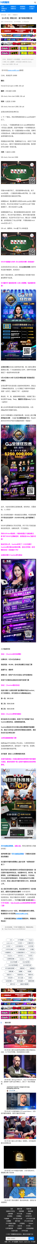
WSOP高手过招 (27, 965)
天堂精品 (18, 1216)
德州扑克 (30, 974)
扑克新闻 (22, 1223)
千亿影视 (28, 1213)
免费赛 (20, 971)
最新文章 (19, 1209)
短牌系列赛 (31, 981)
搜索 (31, 1238)
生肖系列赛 (8, 981)
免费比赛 (11, 971)
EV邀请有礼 (8, 952)
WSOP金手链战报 (13, 965)
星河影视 (9, 1216)
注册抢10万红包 (10, 1211)
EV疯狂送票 (21, 949)
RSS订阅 (19, 1213)
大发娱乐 (19, 1228)
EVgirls (31, 940)
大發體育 (8, 1221)
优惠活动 (22, 968)
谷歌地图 (10, 1213)
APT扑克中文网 (30, 1218)
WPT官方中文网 (17, 1218)
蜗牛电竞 (17, 1221)
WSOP (31, 959)
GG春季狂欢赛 (10, 959)
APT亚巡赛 (20, 940)
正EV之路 (20, 978)
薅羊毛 (3, 10)
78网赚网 (4, 2)
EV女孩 (20, 943)
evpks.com (9, 943)
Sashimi (22, 959)
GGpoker (9, 955)
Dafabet (31, 1223)
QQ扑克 (20, 1226)
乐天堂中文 (29, 1216)
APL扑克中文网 (28, 1221)
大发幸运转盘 (29, 1228)
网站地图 (30, 1211)
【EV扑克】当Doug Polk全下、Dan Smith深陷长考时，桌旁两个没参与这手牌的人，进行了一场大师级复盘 (18, 1082)
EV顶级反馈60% (21, 952)
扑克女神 (10, 978)
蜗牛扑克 (12, 984)
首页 (2, 6)
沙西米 (30, 978)
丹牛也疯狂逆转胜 (18, 854)
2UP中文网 (25, 1230)
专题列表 (28, 1209)
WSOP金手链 (26, 962)
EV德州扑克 (30, 943)
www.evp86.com (13, 70)
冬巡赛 (29, 971)
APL (11, 940)
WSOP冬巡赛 (13, 962)
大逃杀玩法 (20, 974)
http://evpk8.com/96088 (19, 903)
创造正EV (9, 974)
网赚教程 (22, 6)
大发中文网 (14, 1230)
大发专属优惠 (9, 1228)
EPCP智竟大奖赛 (10, 1223)
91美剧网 (6, 1218)
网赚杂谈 (4, 8)
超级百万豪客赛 (24, 984)
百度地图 (21, 1211)
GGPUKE (20, 955)
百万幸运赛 (20, 981)
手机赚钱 (22, 8)
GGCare (32, 952)
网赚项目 (13, 8)
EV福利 (32, 949)
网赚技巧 (13, 6)
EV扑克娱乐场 (19, 946)
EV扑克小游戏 (9, 949)
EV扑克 (8, 946)
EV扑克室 (30, 946)
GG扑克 (30, 955)
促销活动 (32, 968)
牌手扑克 (11, 1226)
